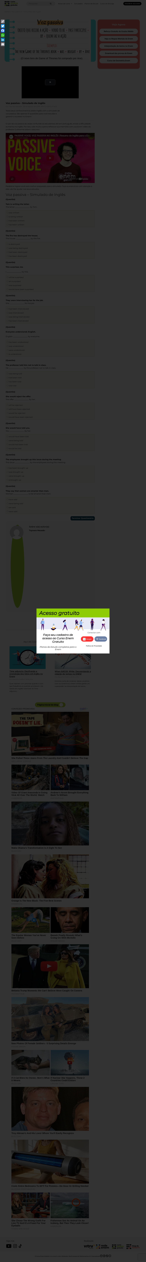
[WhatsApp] (2, 35)
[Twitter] (2, 26)
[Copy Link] (2, 21)
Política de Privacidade (94, 646)
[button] (101, 639)
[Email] (2, 44)
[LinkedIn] (2, 39)
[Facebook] (2, 30)
